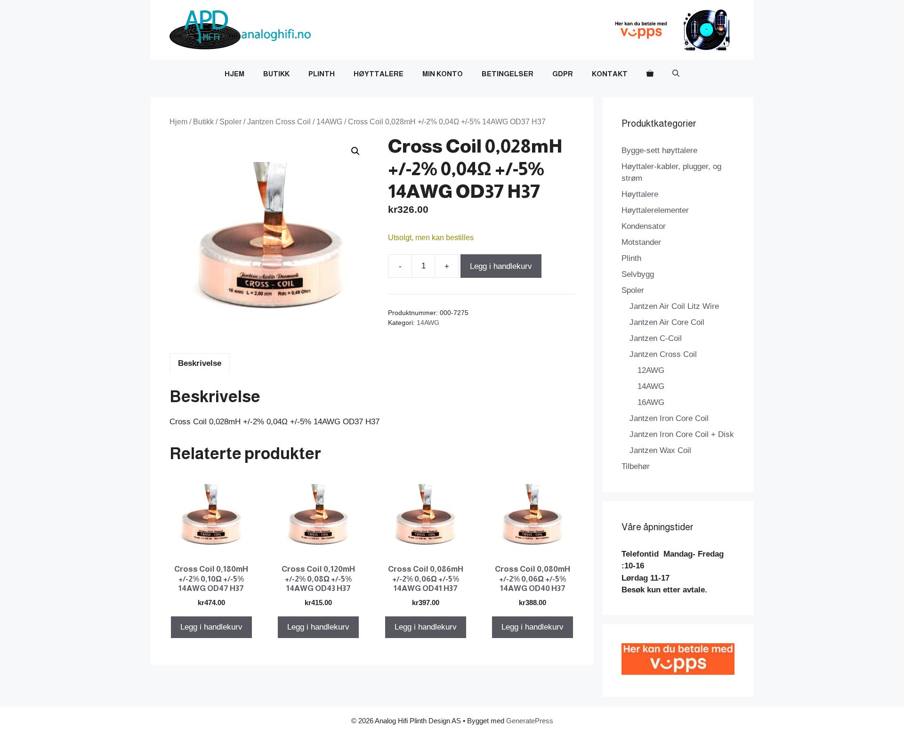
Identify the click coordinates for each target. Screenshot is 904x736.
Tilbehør (636, 466)
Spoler (230, 122)
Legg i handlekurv (501, 266)
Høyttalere (379, 74)
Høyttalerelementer (655, 210)
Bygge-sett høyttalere (659, 150)
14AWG (329, 122)
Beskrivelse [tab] (199, 363)
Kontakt (610, 74)
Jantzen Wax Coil (660, 450)
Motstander (641, 242)
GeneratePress (529, 721)
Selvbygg (638, 274)
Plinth (321, 74)
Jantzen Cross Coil (279, 122)
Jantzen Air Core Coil (667, 322)
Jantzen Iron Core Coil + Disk (682, 434)
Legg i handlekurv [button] (211, 627)
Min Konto (442, 74)
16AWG (651, 402)
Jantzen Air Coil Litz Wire (674, 306)
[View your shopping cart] (650, 74)
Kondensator (644, 226)
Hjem (234, 74)
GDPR (562, 74)
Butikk (276, 74)
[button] (676, 74)
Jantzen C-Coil (656, 338)
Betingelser (507, 74)
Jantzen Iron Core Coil (669, 418)
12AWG (651, 370)
